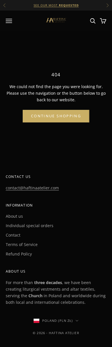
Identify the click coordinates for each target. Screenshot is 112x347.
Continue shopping (56, 115)
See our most (56, 5)
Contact (13, 235)
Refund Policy (19, 254)
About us (14, 216)
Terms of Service (22, 244)
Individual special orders (29, 225)
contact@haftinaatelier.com (32, 188)
